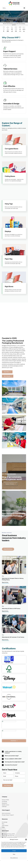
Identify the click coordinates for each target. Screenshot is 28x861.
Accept (14, 850)
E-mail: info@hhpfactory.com (10, 837)
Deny (14, 854)
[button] (26, 839)
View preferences (14, 857)
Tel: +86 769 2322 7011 (8, 835)
